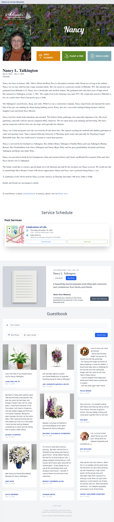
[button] (15, 232)
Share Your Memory (99, 299)
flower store (63, 193)
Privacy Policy (51, 512)
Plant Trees (87, 242)
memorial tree (29, 193)
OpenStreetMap (59, 516)
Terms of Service (63, 512)
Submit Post (101, 335)
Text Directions (46, 242)
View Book (59, 278)
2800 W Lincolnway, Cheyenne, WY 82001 (45, 237)
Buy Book (71, 278)
